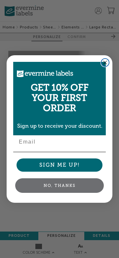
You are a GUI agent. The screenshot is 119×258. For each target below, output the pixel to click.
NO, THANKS (60, 185)
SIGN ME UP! (59, 165)
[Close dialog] (105, 62)
